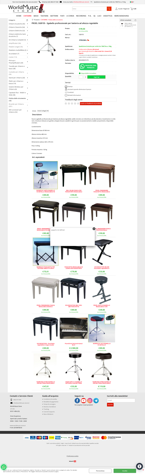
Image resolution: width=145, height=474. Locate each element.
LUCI (99, 16)
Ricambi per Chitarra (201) (16, 105)
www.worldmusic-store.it (18, 425)
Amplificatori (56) (15, 43)
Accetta (124, 471)
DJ (94, 16)
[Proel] (84, 43)
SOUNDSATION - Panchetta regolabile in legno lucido (46, 344)
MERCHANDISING (121, 16)
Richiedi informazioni (74, 95)
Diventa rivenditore (50, 407)
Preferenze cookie (72, 456)
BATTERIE (54, 16)
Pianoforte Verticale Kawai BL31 (74, 344)
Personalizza (100, 471)
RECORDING (81, 16)
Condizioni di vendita (50, 399)
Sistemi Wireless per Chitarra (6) (16, 88)
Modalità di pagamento (51, 402)
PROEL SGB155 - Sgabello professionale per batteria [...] (130, 25)
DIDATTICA (107, 16)
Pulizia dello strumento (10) (17, 99)
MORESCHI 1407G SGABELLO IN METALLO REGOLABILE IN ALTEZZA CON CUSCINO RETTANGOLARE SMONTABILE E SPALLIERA (45, 191)
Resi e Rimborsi (48, 414)
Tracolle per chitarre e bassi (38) (17, 67)
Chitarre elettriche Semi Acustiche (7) (17, 35)
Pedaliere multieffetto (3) (17, 50)
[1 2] (83, 77)
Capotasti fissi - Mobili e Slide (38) (17, 94)
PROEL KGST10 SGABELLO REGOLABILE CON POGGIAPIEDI (101, 306)
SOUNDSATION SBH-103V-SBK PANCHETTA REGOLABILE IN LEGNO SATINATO (73, 306)
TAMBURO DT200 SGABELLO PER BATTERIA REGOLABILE (45, 382)
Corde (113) (13, 57)
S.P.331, (12, 409)
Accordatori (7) (14, 54)
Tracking (46, 409)
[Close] (94, 229)
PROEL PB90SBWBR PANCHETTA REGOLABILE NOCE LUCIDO (102, 191)
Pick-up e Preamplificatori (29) (16, 61)
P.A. (89, 16)
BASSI (36, 16)
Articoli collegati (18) (43, 111)
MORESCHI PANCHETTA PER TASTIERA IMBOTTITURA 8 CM (46, 267)
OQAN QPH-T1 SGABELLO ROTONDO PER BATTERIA (73, 382)
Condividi (71, 92)
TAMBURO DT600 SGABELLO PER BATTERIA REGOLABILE (101, 382)
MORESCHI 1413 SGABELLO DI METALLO (102, 344)
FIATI (62, 16)
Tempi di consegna (49, 404)
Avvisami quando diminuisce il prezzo (79, 89)
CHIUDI (143, 470)
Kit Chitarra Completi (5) (17, 40)
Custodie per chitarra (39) (16, 73)
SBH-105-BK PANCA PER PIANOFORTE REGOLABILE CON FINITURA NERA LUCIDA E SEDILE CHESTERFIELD (73, 191)
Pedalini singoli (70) (16, 47)
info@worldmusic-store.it (81, 2)
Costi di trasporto (49, 412)
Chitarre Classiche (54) (17, 27)
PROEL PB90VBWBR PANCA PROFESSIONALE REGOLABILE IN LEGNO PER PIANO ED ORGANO (102, 229)
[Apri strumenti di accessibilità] (139, 466)
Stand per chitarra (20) (17, 78)
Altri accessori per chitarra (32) (15, 111)
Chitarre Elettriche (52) (17, 31)
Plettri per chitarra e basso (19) (16, 82)
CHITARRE (27, 16)
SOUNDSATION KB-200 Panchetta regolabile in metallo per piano (101, 267)
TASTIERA (44, 16)
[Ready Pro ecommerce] (72, 461)
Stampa (70, 86)
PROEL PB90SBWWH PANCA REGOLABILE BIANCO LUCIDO (46, 306)
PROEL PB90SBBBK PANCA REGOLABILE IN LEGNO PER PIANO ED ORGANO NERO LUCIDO (45, 229)
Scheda (34, 111)
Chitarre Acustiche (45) (17, 24)
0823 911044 (17, 400)
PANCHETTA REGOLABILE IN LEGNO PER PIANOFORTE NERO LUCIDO (74, 267)
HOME (18, 16)
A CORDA (70, 16)
